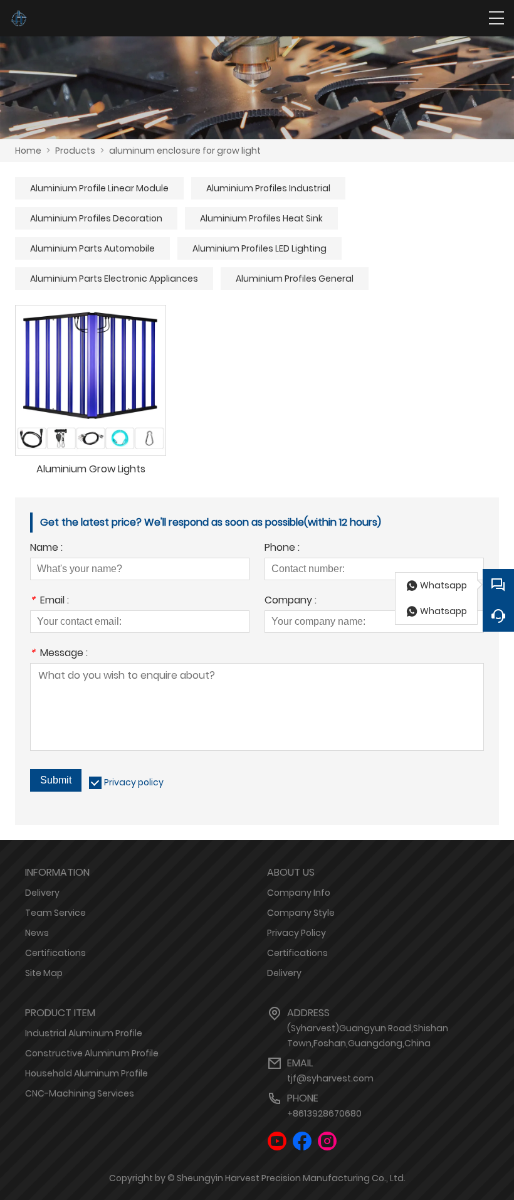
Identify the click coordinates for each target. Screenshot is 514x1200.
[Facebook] (302, 1141)
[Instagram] (327, 1141)
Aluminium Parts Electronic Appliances (114, 278)
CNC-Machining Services (79, 1093)
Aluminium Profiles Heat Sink (261, 218)
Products (75, 150)
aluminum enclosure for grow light (185, 150)
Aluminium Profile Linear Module (99, 188)
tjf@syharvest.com (330, 1078)
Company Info (298, 892)
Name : (46, 549)
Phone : (282, 549)
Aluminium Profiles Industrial (268, 188)
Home (28, 150)
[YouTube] (277, 1141)
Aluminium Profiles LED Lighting (259, 248)
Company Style (301, 912)
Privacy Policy (296, 933)
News (37, 933)
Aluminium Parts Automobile (92, 248)
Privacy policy (134, 782)
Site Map (44, 973)
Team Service (55, 912)
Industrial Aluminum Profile (83, 1033)
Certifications (55, 953)
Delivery (42, 892)
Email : (49, 601)
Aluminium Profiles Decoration (96, 218)
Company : (291, 601)
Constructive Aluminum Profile (92, 1053)
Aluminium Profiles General (295, 278)
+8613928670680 (324, 1113)
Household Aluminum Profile (86, 1073)
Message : (59, 654)
